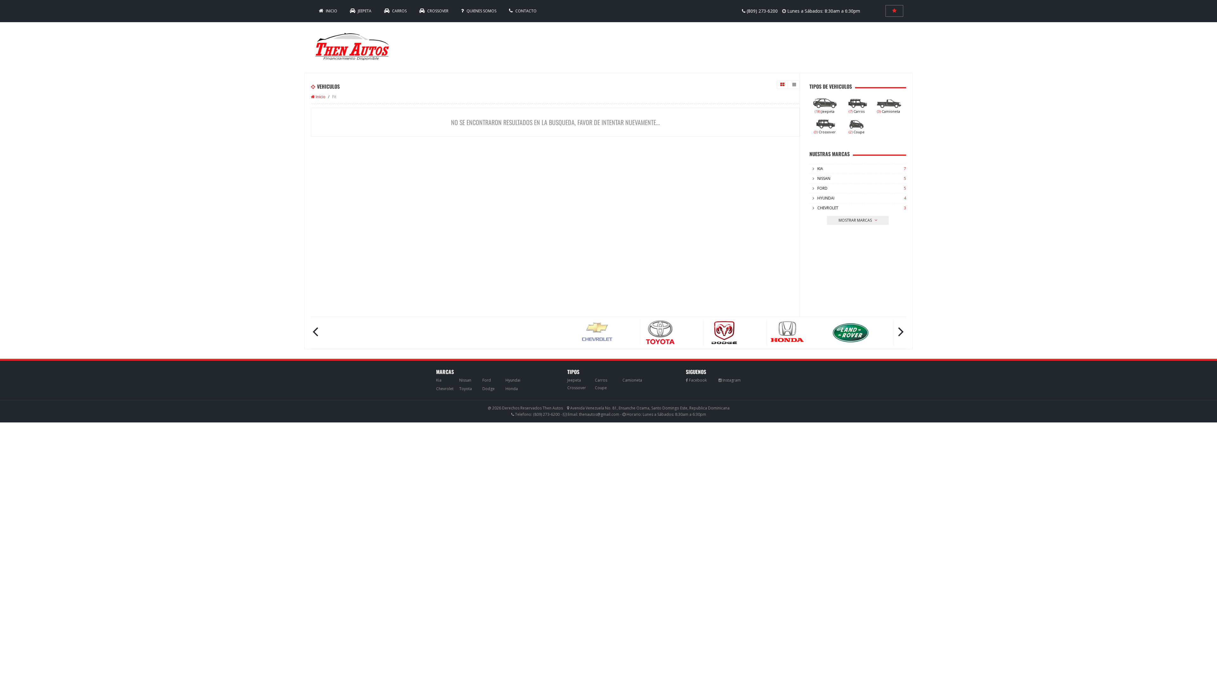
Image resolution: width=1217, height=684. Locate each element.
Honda (511, 388)
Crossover (437, 11)
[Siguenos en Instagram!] (729, 380)
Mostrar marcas (856, 220)
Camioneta (888, 111)
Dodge (488, 388)
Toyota (465, 388)
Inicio (320, 96)
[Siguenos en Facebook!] (696, 380)
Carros (399, 11)
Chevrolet (827, 208)
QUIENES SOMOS (481, 11)
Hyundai (825, 198)
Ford (822, 188)
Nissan (823, 178)
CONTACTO (525, 11)
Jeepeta (364, 11)
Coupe (857, 132)
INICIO (331, 11)
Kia (820, 168)
